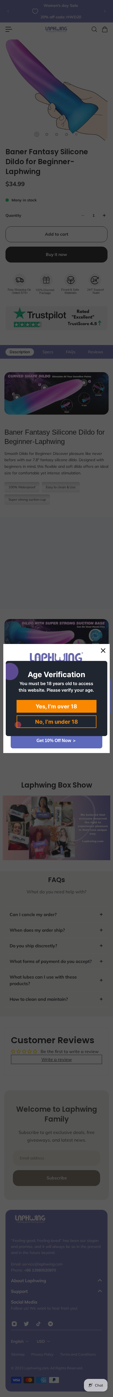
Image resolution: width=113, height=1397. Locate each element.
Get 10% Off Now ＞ (56, 740)
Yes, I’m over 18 (56, 706)
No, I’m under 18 (56, 722)
